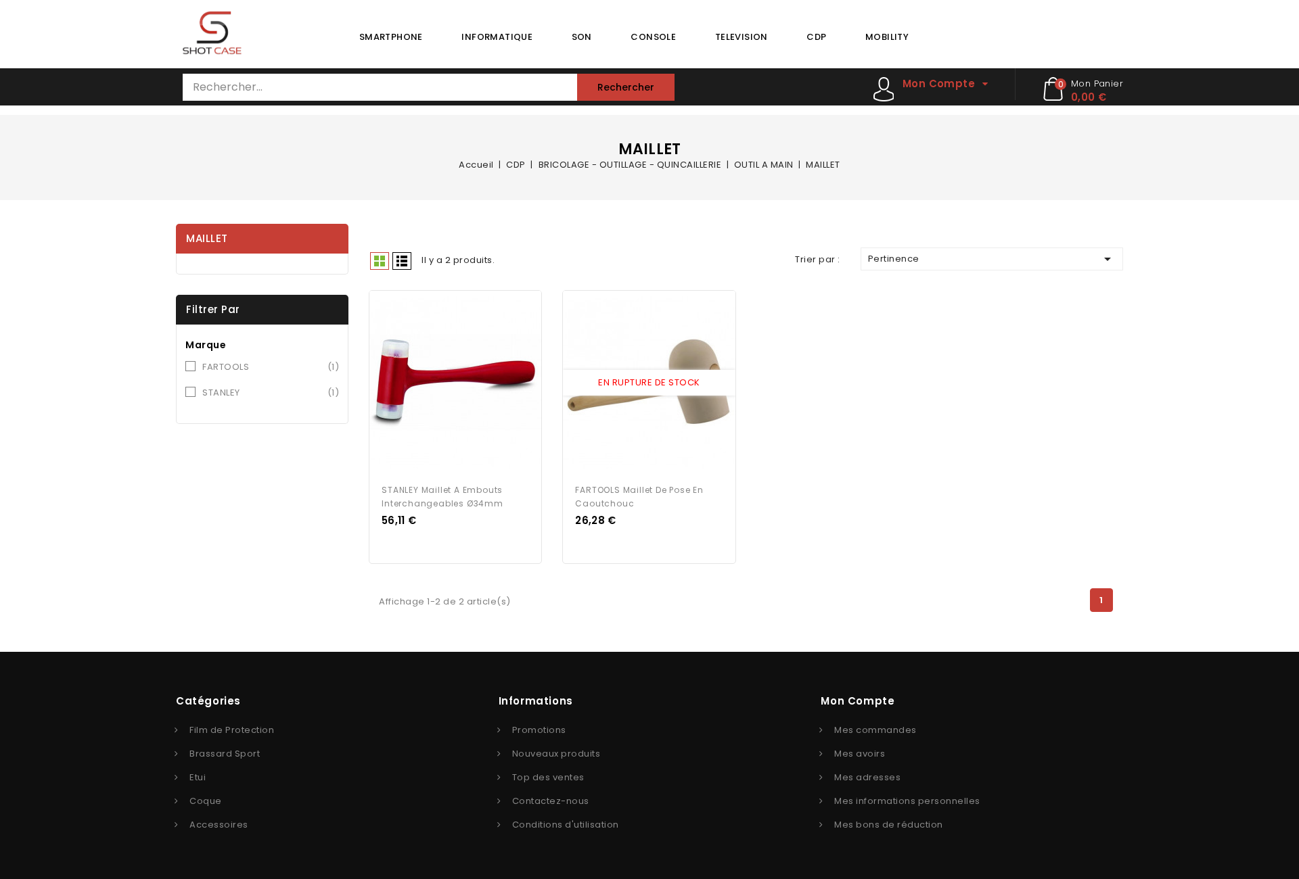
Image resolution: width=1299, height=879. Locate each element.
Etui (197, 777)
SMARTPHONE (391, 36)
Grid (379, 261)
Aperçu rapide (443, 383)
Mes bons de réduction (888, 824)
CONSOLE (653, 36)
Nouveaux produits (556, 753)
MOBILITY (887, 36)
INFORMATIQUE (496, 36)
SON (582, 36)
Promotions (539, 729)
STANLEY (270, 392)
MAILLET (207, 238)
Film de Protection (231, 729)
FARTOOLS (270, 366)
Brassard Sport (224, 753)
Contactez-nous (550, 800)
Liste (402, 261)
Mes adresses (867, 777)
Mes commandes (875, 729)
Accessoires (218, 824)
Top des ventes (548, 777)
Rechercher (625, 87)
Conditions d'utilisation (565, 824)
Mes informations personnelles (907, 800)
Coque (205, 800)
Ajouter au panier (468, 383)
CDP (816, 36)
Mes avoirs (859, 753)
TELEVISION (741, 36)
